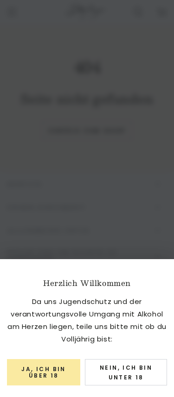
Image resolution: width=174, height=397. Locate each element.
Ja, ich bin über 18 (43, 372)
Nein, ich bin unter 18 (126, 373)
